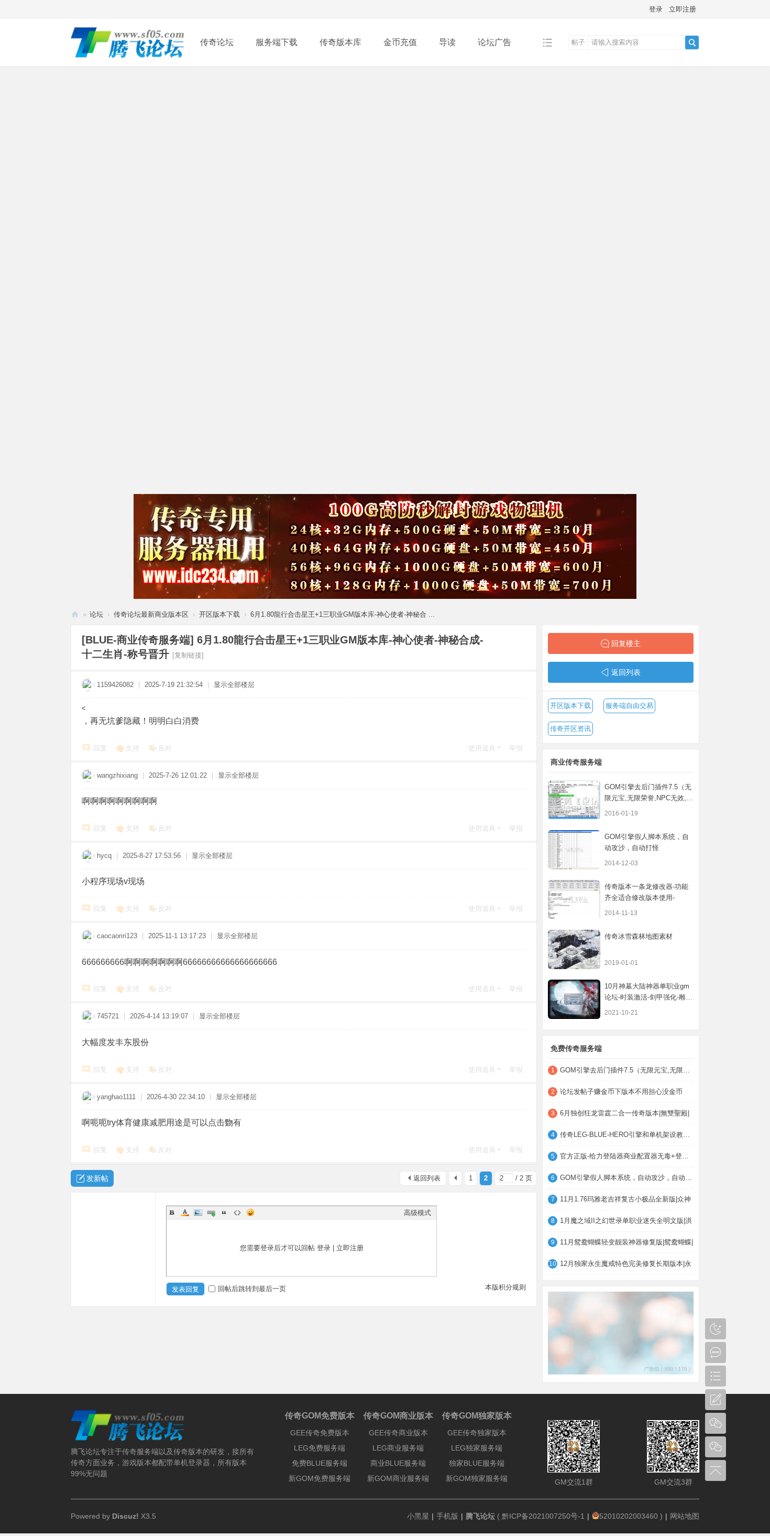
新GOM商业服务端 (398, 1478)
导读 (447, 42)
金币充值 (400, 42)
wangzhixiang (117, 775)
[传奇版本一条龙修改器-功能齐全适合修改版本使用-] (574, 899)
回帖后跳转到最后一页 (252, 1289)
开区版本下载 (219, 614)
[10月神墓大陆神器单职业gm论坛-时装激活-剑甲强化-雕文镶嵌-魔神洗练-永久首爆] (574, 999)
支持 (132, 748)
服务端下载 (277, 42)
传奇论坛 (217, 42)
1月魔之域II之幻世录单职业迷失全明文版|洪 (626, 1220)
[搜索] (692, 42)
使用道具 (482, 748)
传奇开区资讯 (570, 729)
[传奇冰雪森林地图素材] (574, 949)
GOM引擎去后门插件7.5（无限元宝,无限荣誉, (627, 1070)
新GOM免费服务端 (319, 1478)
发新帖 (97, 1178)
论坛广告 (494, 42)
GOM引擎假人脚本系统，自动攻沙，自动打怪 (627, 1177)
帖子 (578, 42)
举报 (516, 748)
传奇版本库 (340, 42)
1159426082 (115, 685)
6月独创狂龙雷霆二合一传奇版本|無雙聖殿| (624, 1113)
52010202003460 (628, 1516)
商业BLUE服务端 (398, 1463)
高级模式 (417, 1213)
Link (211, 1212)
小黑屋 (418, 1516)
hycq (104, 856)
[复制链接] (188, 655)
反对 (165, 748)
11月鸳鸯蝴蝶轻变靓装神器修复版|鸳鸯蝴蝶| (626, 1242)
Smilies (250, 1212)
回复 (100, 748)
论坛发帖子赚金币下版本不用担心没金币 (621, 1091)
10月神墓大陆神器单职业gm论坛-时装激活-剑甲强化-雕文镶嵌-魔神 (648, 997)
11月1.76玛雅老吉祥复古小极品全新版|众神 (625, 1199)
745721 (108, 1016)
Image (198, 1212)
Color (185, 1212)
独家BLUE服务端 (476, 1463)
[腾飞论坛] (127, 58)
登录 (656, 9)
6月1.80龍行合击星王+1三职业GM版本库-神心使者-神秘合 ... (342, 614)
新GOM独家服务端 (477, 1478)
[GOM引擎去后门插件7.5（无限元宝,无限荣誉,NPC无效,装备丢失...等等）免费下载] (574, 800)
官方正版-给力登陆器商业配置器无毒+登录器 (627, 1156)
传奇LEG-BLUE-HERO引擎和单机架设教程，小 (627, 1134)
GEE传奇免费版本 (319, 1432)
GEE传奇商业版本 (398, 1432)
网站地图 (684, 1516)
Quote (224, 1212)
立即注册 (682, 9)
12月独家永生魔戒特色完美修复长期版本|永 (625, 1264)
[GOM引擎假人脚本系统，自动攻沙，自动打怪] (574, 849)
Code (237, 1212)
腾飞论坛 (75, 614)
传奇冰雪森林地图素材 (638, 936)
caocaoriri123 (117, 936)
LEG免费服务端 (319, 1448)
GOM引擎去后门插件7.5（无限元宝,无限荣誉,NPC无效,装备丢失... (648, 798)
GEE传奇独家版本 (477, 1432)
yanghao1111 (116, 1097)
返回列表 (427, 1178)
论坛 (96, 614)
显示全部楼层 (234, 685)
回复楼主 (626, 643)
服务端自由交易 (629, 706)
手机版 (447, 1516)
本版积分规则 (505, 1287)
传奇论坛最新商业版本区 (151, 614)
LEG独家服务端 (476, 1448)
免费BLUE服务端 (319, 1463)
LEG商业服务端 (398, 1448)
